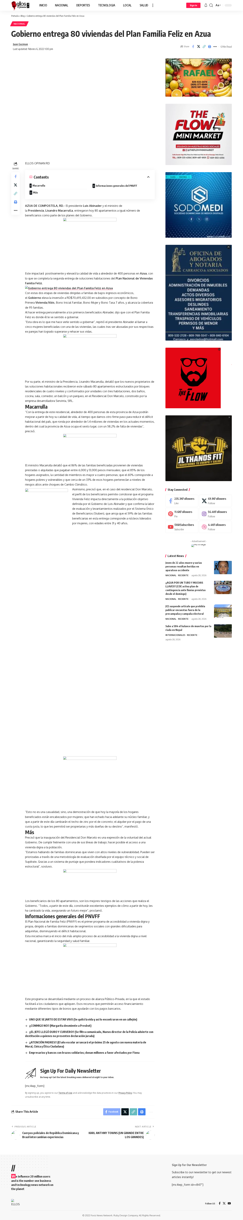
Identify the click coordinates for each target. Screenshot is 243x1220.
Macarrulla (39, 185)
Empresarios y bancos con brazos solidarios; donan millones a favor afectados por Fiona (84, 1052)
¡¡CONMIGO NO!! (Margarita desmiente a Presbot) (60, 1025)
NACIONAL (19, 23)
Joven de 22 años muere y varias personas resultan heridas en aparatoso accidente (183, 566)
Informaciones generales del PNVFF (116, 185)
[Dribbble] (215, 527)
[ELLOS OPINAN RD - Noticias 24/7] (20, 5)
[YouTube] (229, 1203)
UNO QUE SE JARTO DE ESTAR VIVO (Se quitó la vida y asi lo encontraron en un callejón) (83, 1019)
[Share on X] (198, 46)
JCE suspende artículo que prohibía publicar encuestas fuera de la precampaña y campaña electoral (185, 610)
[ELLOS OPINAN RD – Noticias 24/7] (16, 1203)
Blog (23, 15)
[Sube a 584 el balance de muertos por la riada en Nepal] (223, 631)
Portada (15, 15)
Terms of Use (65, 1092)
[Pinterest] (181, 514)
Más (35, 192)
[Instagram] (215, 514)
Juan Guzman (20, 44)
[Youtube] (181, 527)
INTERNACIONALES (175, 635)
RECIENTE (183, 575)
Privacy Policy (125, 1092)
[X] (215, 501)
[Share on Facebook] (193, 46)
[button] (152, 5)
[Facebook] (181, 501)
